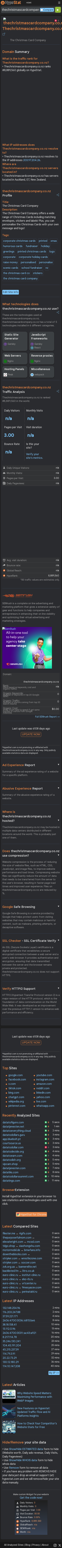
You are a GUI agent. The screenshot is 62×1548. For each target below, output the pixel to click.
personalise (46, 262)
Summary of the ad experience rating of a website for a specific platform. (30, 773)
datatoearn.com (12, 1155)
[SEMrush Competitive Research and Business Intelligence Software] (17, 596)
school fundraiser (31, 268)
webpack (39, 374)
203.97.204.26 (31, 160)
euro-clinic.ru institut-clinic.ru (21, 1275)
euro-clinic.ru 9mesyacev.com (22, 1287)
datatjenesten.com (14, 1168)
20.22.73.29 (10, 1358)
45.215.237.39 (11, 1349)
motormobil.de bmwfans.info (21, 1250)
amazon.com (44, 1084)
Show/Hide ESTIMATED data (26, 1449)
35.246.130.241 (12, 1341)
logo (52, 251)
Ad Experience (31, 765)
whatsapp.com (45, 1106)
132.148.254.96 (11, 1308)
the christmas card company (20, 278)
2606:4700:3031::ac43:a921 (19, 1333)
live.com (41, 1101)
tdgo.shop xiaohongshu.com (21, 1246)
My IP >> (54, 1372)
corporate (9, 257)
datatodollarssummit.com (18, 1176)
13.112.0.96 (9, 1329)
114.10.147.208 (11, 1366)
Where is (31, 816)
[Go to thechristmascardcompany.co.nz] (3, 34)
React (37, 347)
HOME (28, 2)
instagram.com (45, 1079)
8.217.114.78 (10, 1337)
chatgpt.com (16, 1097)
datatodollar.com (13, 1147)
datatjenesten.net (13, 1126)
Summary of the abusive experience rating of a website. (28, 796)
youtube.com (44, 1075)
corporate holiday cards (33, 257)
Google (31, 907)
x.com (12, 1084)
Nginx (11, 361)
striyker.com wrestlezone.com (22, 1258)
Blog (27, 1544)
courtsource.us (12, 1143)
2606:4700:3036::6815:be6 (19, 1320)
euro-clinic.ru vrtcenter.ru (19, 1283)
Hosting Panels (14, 369)
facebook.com (17, 1079)
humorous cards (12, 246)
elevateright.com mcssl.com (21, 1241)
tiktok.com (14, 1088)
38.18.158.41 (10, 1324)
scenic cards (10, 268)
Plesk (10, 374)
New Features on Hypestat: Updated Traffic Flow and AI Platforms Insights (33, 1412)
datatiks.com (10, 1172)
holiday (45, 246)
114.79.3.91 (9, 1353)
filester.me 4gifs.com (17, 1233)
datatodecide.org (13, 1151)
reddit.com (42, 1088)
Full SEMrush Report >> (47, 716)
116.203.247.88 (11, 1312)
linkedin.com (43, 1092)
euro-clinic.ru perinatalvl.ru (20, 1291)
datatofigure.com (13, 1122)
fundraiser (32, 246)
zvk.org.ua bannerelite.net (20, 1266)
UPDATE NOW (31, 734)
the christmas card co (16, 273)
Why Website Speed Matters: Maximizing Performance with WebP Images (34, 1397)
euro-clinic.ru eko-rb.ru (18, 1279)
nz (47, 268)
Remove (14, 1467)
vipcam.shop (10, 1164)
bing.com (13, 1092)
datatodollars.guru (14, 1135)
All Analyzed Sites (13, 1544)
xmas (54, 241)
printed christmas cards (32, 251)
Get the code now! (31, 1497)
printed (43, 241)
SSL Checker (31, 941)
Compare (48, 9)
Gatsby (12, 343)
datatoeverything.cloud (17, 1131)
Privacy (36, 1544)
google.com (15, 1075)
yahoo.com (43, 1097)
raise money (10, 262)
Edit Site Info (10, 292)
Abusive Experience (31, 788)
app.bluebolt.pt (12, 1139)
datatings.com (11, 1180)
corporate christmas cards (19, 241)
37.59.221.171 (10, 1316)
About (45, 1544)
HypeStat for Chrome (34, 1214)
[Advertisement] (31, 108)
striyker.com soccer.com (19, 1262)
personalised (28, 262)
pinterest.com (16, 1106)
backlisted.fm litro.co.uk (18, 1271)
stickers (37, 273)
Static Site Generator (11, 336)
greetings (8, 251)
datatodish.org (12, 1160)
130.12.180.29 (11, 1362)
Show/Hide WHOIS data (23, 1460)
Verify (31, 989)
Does (31, 853)
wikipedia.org (16, 1101)
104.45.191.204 (12, 1345)
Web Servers (12, 355)
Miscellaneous (40, 369)
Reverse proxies (42, 355)
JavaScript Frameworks (39, 336)
